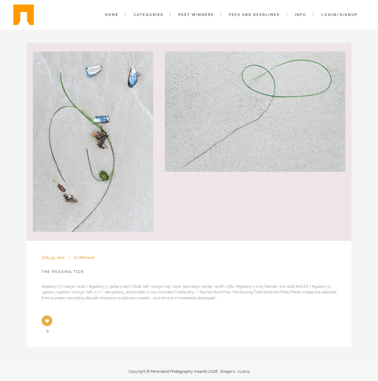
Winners (86, 257)
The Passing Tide (63, 271)
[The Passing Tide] (189, 141)
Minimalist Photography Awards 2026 (185, 371)
